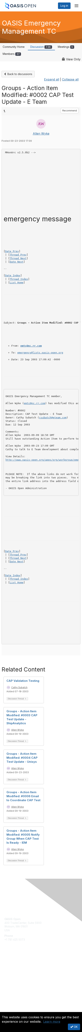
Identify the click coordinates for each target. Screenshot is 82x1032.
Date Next (16, 261)
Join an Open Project (17, 970)
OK (75, 1026)
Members (11, 53)
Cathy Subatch (19, 687)
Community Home (14, 46)
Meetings (65, 46)
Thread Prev (18, 254)
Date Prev (12, 251)
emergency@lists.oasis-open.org (40, 352)
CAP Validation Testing (22, 681)
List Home (16, 282)
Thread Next (18, 258)
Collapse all (70, 79)
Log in (64, 5)
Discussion (40, 46)
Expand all (51, 79)
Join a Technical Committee (21, 976)
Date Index (12, 275)
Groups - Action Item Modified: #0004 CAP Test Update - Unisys (22, 757)
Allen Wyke (41, 133)
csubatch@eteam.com (53, 417)
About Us (10, 1010)
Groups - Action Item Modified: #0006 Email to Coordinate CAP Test (23, 796)
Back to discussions (19, 74)
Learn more (51, 1021)
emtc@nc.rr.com (31, 345)
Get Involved (12, 964)
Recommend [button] (69, 110)
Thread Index (19, 279)
